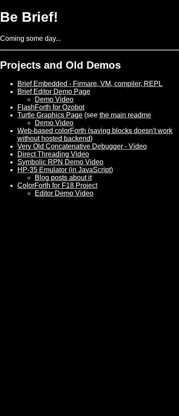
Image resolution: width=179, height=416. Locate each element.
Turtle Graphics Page (50, 115)
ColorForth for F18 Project (57, 185)
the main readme (125, 115)
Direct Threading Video (53, 154)
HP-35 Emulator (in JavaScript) (65, 169)
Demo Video (54, 99)
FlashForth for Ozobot (50, 107)
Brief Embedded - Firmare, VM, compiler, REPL (89, 83)
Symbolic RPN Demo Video (60, 162)
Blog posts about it (63, 177)
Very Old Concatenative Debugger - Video (82, 146)
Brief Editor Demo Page (53, 91)
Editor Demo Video (64, 193)
